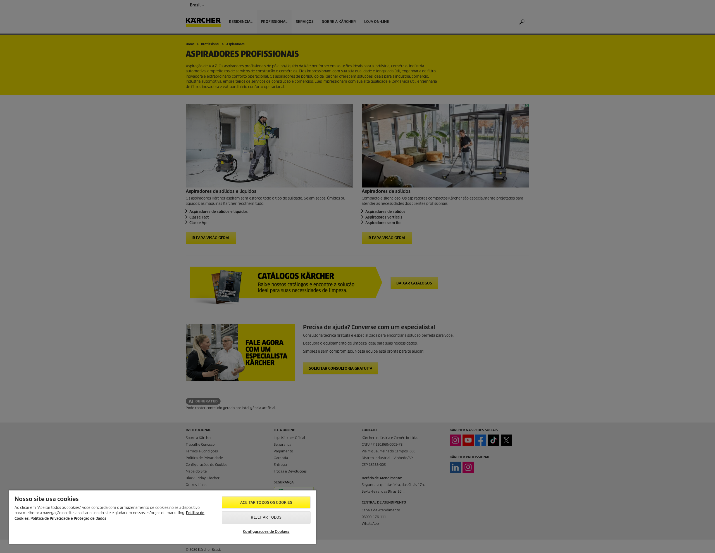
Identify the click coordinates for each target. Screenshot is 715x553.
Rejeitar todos (266, 517)
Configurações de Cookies (266, 531)
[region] (162, 517)
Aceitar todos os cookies (266, 502)
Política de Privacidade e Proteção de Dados (68, 518)
